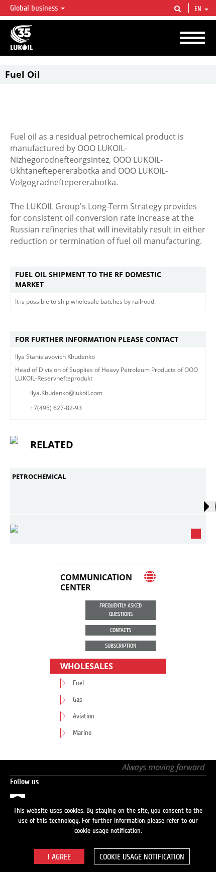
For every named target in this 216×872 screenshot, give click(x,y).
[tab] (108, 280)
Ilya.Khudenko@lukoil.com (66, 393)
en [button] (198, 9)
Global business (35, 8)
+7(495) (41, 408)
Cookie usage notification (141, 856)
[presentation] (210, 506)
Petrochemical (39, 476)
